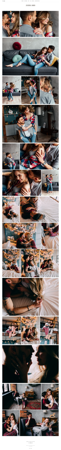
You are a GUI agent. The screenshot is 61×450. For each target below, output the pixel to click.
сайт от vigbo (30, 448)
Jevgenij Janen (30, 5)
